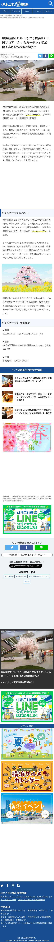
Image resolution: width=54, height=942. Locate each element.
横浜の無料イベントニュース (39, 576)
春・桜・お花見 (21, 576)
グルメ (27, 11)
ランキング (16, 11)
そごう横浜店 (9, 576)
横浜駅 (27, 581)
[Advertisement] (27, 26)
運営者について (7, 896)
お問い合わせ (42, 896)
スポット (48, 11)
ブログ (5, 11)
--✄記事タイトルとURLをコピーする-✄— (15, 57)
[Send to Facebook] (45, 56)
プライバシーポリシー (25, 896)
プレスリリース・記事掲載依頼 (31, 900)
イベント (37, 11)
